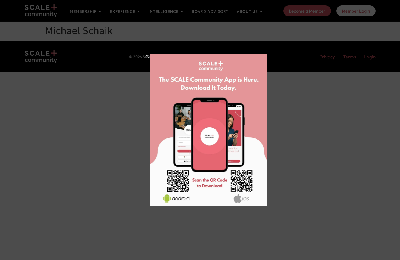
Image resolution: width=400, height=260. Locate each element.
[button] (138, 56)
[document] (200, 130)
